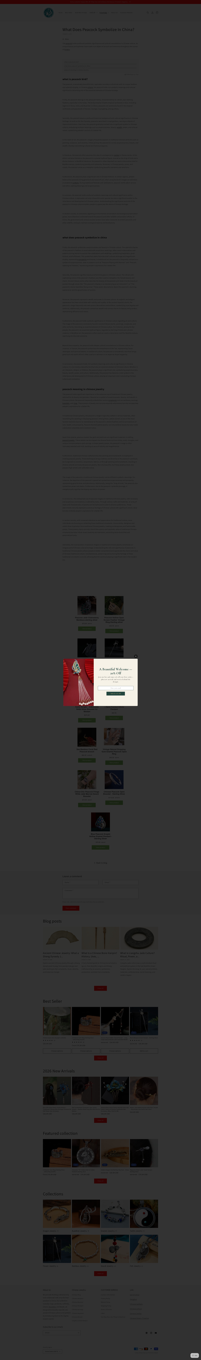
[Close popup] (136, 656)
